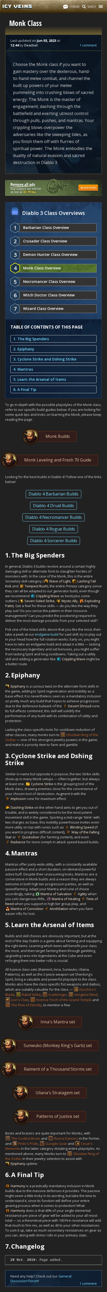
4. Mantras (23, 369)
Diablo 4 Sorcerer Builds (53, 540)
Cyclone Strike (42, 783)
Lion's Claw (20, 999)
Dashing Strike (22, 807)
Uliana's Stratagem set (58, 1093)
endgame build (46, 634)
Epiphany (18, 686)
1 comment (88, 45)
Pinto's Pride (28, 1143)
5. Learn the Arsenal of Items (39, 379)
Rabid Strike (31, 994)
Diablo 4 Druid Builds (53, 505)
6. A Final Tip (24, 389)
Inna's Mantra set (58, 1022)
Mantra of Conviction (27, 908)
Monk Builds (57, 436)
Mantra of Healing (66, 898)
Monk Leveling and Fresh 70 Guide (57, 460)
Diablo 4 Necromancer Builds (53, 517)
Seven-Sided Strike (39, 601)
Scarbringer (57, 994)
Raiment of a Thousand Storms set (58, 1069)
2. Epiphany (23, 348)
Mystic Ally (70, 601)
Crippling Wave (47, 596)
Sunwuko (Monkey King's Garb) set (58, 1045)
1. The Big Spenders (31, 338)
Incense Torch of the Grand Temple (64, 999)
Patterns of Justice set (57, 1116)
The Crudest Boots (25, 1138)
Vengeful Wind (85, 994)
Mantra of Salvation (56, 894)
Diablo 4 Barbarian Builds (53, 494)
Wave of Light (59, 581)
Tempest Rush (36, 586)
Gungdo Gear (56, 1143)
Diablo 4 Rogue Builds (53, 529)
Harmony (18, 1186)
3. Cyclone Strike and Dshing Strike (44, 359)
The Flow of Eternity (26, 1005)
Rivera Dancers (66, 1138)
